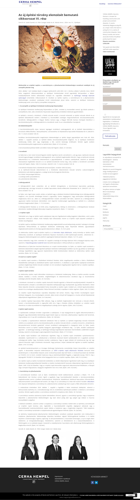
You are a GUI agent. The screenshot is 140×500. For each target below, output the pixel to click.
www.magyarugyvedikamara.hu (70, 497)
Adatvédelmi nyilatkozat (62, 479)
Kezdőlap (102, 4)
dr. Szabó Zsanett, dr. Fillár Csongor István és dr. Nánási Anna (43, 22)
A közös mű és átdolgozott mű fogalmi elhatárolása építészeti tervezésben (111, 184)
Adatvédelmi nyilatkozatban (112, 119)
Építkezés (106, 212)
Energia (105, 209)
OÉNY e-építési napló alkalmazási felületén (68, 350)
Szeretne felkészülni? (114, 4)
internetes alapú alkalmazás (62, 232)
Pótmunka (106, 221)
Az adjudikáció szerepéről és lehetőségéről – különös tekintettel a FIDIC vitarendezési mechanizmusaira (112, 161)
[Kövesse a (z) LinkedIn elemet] (96, 482)
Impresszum (59, 476)
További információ (118, 495)
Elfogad (130, 495)
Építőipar (77, 22)
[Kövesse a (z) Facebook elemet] (92, 482)
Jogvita (105, 218)
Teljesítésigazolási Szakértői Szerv (36, 243)
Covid (104, 206)
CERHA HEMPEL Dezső (62, 481)
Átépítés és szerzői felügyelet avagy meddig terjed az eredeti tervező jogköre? (112, 171)
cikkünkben (90, 381)
